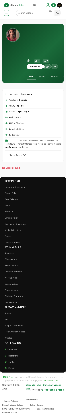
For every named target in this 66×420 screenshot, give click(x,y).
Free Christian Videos (15, 331)
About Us (9, 211)
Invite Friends (11, 302)
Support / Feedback (14, 325)
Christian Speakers (14, 296)
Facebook (12, 349)
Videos (42, 76)
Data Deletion (11, 199)
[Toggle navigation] (6, 13)
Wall (31, 76)
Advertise (9, 253)
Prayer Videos (11, 290)
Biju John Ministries (45, 409)
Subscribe (35, 66)
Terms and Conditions (15, 187)
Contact (9, 236)
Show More (15, 155)
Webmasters (11, 259)
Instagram (12, 355)
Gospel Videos (11, 284)
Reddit (11, 368)
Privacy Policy (11, 193)
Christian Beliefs (12, 242)
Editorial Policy (11, 218)
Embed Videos (11, 265)
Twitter (11, 362)
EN (34, 5)
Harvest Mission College (12, 405)
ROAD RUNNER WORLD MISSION (16, 409)
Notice (8, 313)
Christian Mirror (31, 400)
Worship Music (12, 278)
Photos (54, 76)
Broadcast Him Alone (53, 390)
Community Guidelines (15, 224)
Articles (8, 338)
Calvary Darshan (37, 405)
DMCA (8, 205)
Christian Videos (9, 413)
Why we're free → (52, 380)
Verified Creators (13, 230)
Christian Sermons (13, 271)
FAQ (6, 319)
